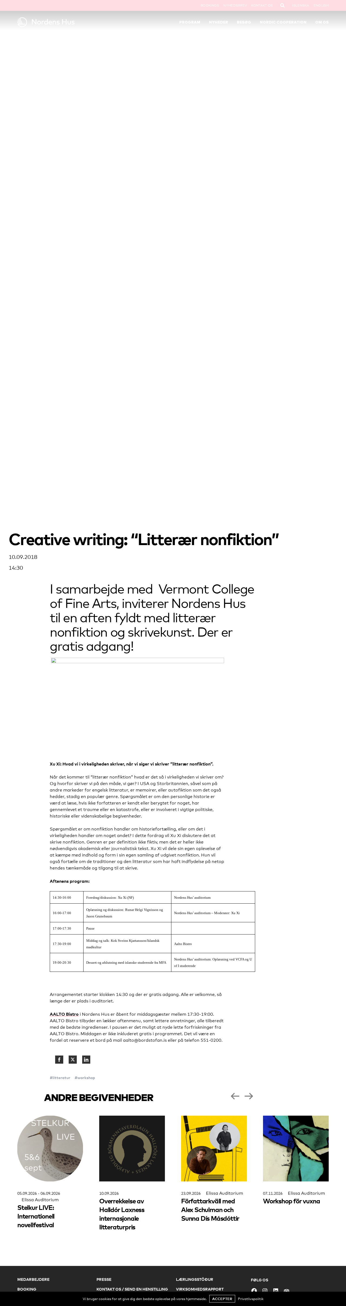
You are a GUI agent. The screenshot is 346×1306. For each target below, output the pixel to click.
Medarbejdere (33, 1279)
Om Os (322, 22)
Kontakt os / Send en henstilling (132, 1289)
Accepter (222, 1299)
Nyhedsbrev (235, 5)
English (321, 5)
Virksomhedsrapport (200, 1289)
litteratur (61, 1077)
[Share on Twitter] (73, 1060)
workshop (86, 1077)
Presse (104, 1279)
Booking (26, 1289)
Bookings (210, 5)
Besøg (244, 22)
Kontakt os (262, 5)
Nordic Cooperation (283, 22)
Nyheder (218, 22)
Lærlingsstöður (194, 1279)
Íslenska (300, 5)
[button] (235, 1096)
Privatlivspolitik (251, 1299)
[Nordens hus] (56, 22)
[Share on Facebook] (59, 1060)
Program (189, 22)
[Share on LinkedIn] (86, 1060)
